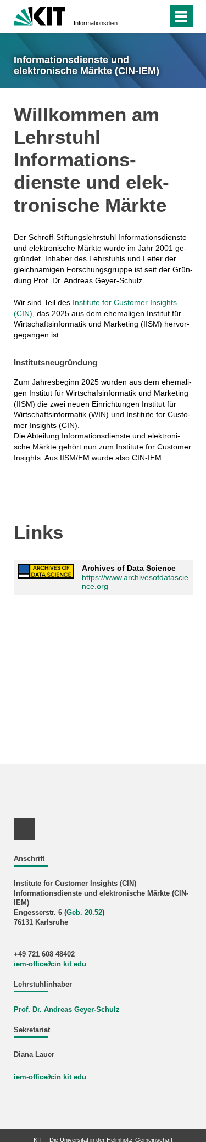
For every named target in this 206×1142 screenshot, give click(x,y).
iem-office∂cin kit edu (50, 964)
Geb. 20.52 (84, 912)
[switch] (139, 16)
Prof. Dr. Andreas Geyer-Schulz (67, 1010)
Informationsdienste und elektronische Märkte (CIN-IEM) (100, 23)
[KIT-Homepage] (40, 15)
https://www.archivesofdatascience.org (135, 582)
